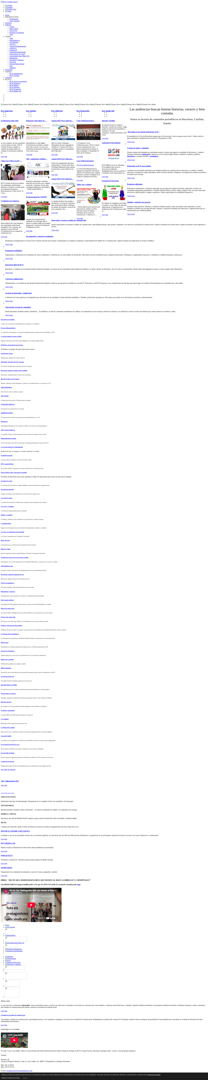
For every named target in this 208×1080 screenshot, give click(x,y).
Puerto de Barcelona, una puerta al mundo (14, 472)
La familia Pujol (6, 523)
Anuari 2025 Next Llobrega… (62, 121)
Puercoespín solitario (7, 600)
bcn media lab (108, 111)
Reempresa (4, 421)
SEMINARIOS (6, 868)
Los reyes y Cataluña (7, 506)
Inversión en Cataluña (7, 319)
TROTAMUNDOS (6, 387)
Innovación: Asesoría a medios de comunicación (68, 220)
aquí (78, 884)
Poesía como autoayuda (8, 617)
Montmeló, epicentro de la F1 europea (12, 362)
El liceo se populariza (7, 583)
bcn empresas (7, 111)
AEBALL (13, 48)
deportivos (131, 156)
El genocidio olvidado (7, 753)
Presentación (14, 19)
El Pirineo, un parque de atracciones (12, 345)
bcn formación (83, 111)
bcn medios (31, 111)
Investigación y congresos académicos (39, 236)
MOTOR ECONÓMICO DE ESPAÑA (15, 831)
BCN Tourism (14, 75)
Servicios (8, 23)
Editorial (8, 25)
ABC (11, 34)
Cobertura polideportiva (14, 279)
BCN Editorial (15, 87)
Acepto (25, 1078)
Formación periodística (13, 251)
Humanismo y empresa (8, 591)
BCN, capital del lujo (7, 464)
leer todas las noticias (8, 769)
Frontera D (13, 50)
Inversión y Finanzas (17, 60)
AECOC (13, 44)
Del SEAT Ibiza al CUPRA (9, 685)
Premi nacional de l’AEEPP (36, 197)
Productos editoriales (134, 184)
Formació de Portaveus (110, 181)
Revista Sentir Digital (17, 64)
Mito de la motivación (7, 608)
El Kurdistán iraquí (7, 566)
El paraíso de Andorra (8, 651)
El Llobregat (14, 42)
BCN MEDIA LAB (8, 843)
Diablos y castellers (7, 515)
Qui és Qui (13, 31)
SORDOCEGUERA (7, 413)
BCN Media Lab (15, 91)
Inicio (7, 15)
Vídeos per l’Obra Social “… (11, 161)
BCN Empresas (15, 83)
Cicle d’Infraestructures (85, 121)
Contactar (8, 77)
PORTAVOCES (7, 855)
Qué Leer (13, 62)
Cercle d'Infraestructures (18, 46)
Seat (11, 66)
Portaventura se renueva (8, 693)
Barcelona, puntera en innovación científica (14, 370)
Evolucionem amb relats (10, 121)
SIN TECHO (5, 396)
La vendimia (5, 719)
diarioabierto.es (15, 40)
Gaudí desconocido (6, 455)
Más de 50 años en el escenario (10, 379)
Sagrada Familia (6, 736)
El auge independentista (8, 328)
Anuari (12, 27)
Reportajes (8, 70)
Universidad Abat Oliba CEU (20, 56)
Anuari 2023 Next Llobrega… (62, 179)
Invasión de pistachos (7, 489)
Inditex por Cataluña (7, 659)
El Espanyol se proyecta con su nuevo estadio (14, 557)
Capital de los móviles (7, 761)
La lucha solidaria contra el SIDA (11, 336)
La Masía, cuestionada (8, 710)
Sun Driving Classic (7, 353)
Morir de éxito (5, 540)
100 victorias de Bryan (8, 430)
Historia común (5, 549)
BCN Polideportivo (16, 74)
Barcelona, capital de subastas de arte (12, 574)
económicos (154, 156)
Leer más (4, 156)
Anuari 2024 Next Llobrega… (62, 159)
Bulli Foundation (6, 668)
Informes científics (108, 121)
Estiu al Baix (14, 29)
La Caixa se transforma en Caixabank (12, 532)
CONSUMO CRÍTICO (7, 404)
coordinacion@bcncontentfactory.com (19, 1071)
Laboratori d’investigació (111, 143)
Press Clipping (15, 21)
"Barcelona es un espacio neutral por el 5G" (143, 132)
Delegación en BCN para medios (139, 166)
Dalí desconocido (6, 702)
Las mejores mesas (6, 498)
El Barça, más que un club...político (11, 625)
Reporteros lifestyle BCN (14, 265)
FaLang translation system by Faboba (7, 793)
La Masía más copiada (8, 727)
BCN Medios (14, 85)
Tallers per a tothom (84, 184)
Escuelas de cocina (6, 481)
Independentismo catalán (8, 438)
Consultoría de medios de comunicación (13, 1015)
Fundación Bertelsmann (18, 52)
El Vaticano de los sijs (7, 676)
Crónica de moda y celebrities (138, 148)
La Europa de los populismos (10, 634)
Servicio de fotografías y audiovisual (18, 293)
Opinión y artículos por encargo (138, 202)
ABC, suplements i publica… (36, 159)
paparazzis (146, 154)
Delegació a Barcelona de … (36, 121)
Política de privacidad (154, 1075)
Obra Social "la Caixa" (17, 54)
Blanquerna (13, 58)
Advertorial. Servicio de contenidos (18, 307)
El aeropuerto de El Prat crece (10, 744)
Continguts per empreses (10, 201)
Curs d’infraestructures (85, 161)
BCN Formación (15, 89)
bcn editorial (57, 111)
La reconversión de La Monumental (12, 447)
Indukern (13, 68)
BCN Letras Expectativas (18, 81)
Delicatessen (4, 642)
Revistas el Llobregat (17, 33)
